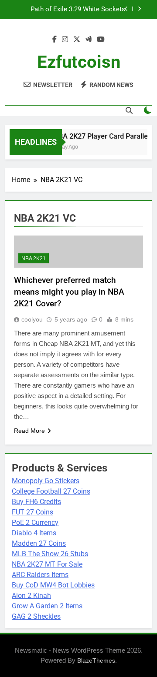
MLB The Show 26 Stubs (50, 554)
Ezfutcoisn (78, 62)
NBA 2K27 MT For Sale (47, 564)
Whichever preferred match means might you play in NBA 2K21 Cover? (69, 292)
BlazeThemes (96, 660)
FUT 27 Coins (32, 512)
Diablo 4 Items (34, 533)
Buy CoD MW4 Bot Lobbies (53, 585)
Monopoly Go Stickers (45, 481)
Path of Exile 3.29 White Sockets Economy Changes (78, 9)
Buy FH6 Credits (36, 502)
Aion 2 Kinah (31, 595)
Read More (29, 430)
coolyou (32, 319)
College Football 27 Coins (51, 491)
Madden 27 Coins (39, 543)
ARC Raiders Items (40, 575)
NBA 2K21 (33, 259)
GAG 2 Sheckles (36, 616)
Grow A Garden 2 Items (47, 606)
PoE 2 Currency (35, 522)
